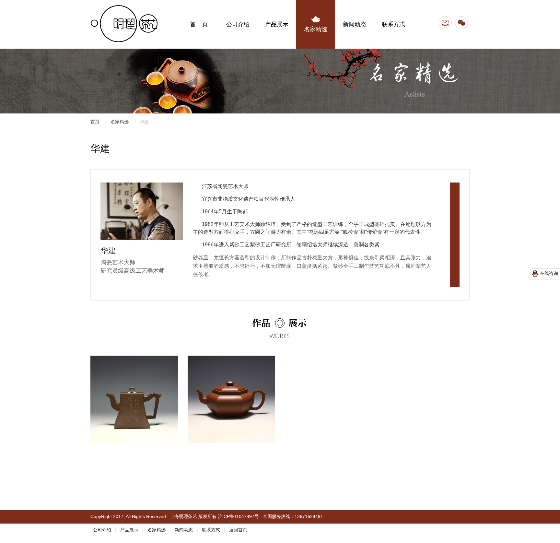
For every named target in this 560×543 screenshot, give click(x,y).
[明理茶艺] (124, 8)
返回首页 (238, 529)
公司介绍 (102, 529)
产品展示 (129, 529)
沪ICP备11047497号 (238, 516)
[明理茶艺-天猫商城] (445, 22)
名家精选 (120, 121)
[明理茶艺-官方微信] (461, 22)
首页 (94, 121)
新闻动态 (184, 529)
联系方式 (211, 529)
